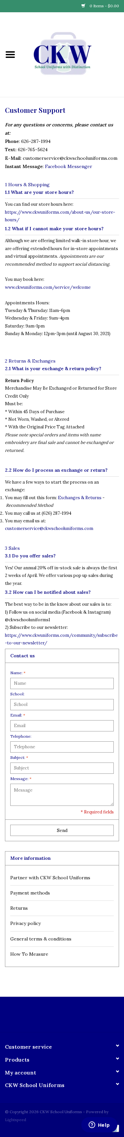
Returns (19, 908)
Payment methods (30, 893)
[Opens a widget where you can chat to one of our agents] (99, 1125)
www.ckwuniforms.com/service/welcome (48, 287)
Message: (20, 778)
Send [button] (62, 830)
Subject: (19, 757)
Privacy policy (25, 923)
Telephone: (20, 736)
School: (17, 693)
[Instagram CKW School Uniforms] (68, 1017)
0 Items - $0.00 (104, 5)
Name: (17, 672)
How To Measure (29, 954)
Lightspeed (15, 1119)
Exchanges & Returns (80, 498)
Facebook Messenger (68, 166)
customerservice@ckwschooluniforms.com (49, 528)
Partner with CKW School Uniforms (50, 878)
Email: (17, 715)
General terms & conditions (40, 939)
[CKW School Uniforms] (72, 54)
